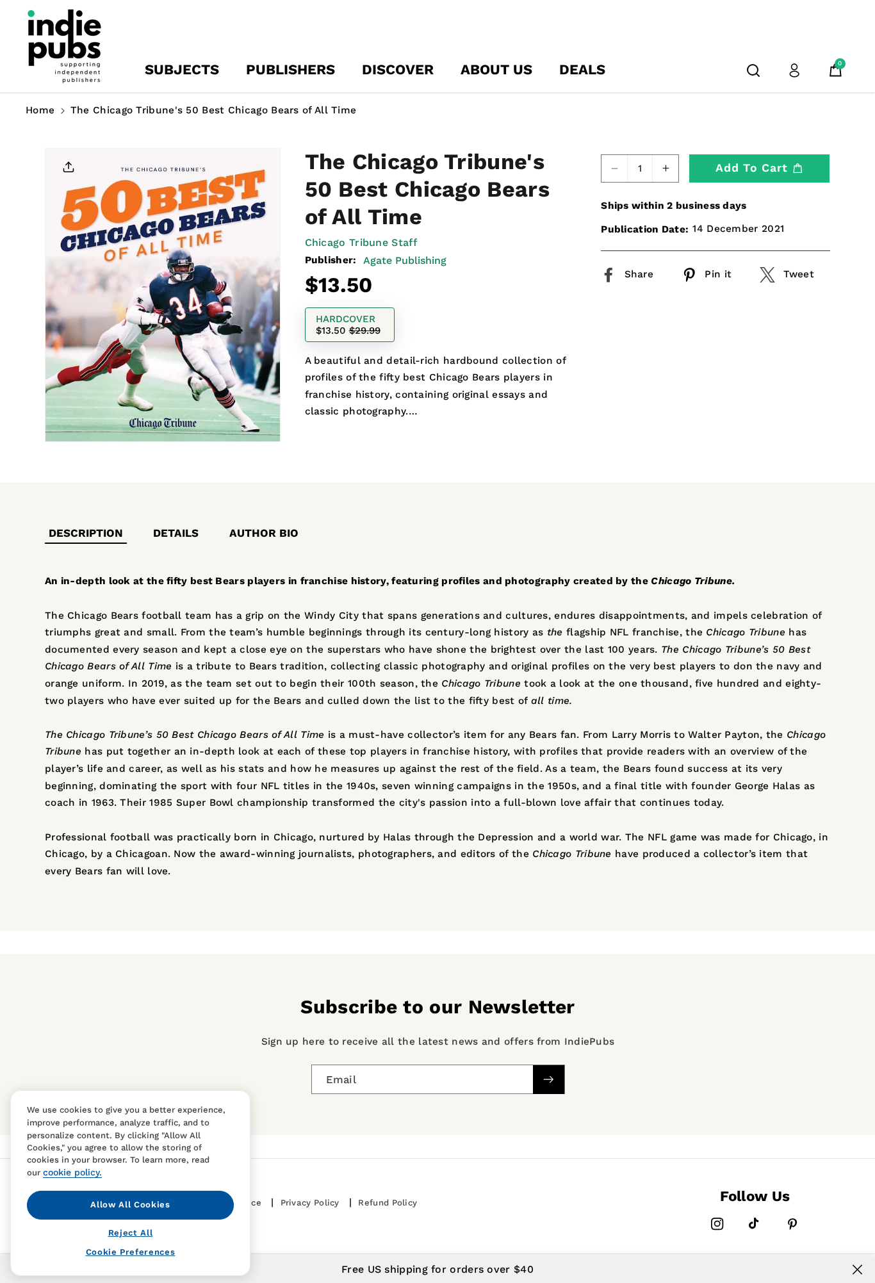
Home (40, 110)
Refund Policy (387, 1202)
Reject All (130, 1232)
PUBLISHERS (290, 69)
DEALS (582, 69)
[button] (753, 70)
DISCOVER (398, 69)
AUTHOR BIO (263, 533)
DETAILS (176, 533)
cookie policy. (72, 1172)
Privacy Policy (310, 1202)
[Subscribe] (548, 1079)
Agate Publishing (404, 260)
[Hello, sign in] (794, 70)
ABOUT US (496, 69)
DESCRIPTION (86, 533)
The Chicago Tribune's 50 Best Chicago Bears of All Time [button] (213, 110)
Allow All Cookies (130, 1204)
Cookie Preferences (131, 1252)
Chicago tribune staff (361, 242)
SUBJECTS (182, 69)
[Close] (857, 1269)
